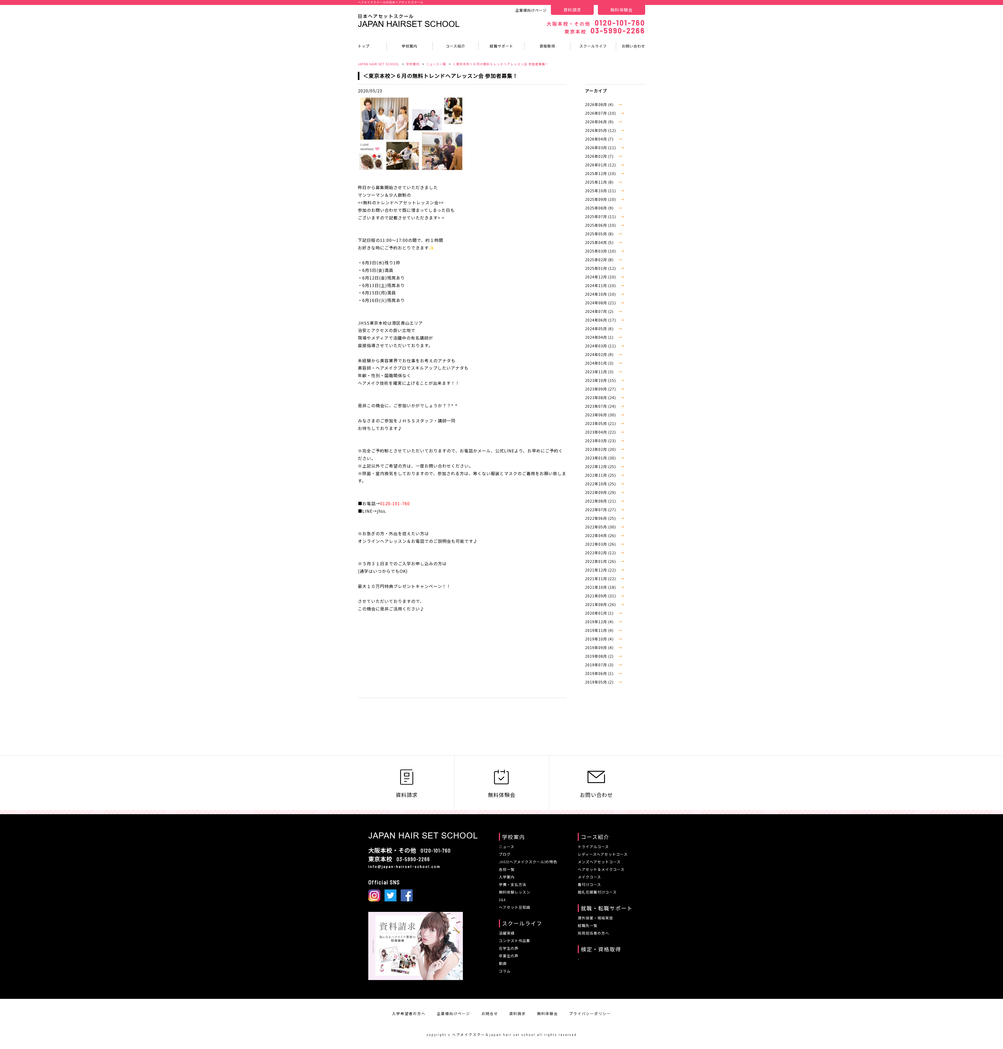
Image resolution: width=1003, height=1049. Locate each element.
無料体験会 (621, 10)
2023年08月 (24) (601, 397)
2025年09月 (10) (601, 199)
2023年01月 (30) (601, 458)
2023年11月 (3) (600, 371)
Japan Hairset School (409, 24)
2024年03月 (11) (601, 345)
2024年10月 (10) (601, 294)
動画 (503, 963)
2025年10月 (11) (601, 190)
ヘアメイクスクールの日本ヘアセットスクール (390, 2)
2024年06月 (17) (601, 320)
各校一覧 (507, 869)
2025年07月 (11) (601, 216)
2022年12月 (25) (601, 466)
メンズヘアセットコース (599, 862)
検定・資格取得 (601, 949)
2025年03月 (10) (601, 251)
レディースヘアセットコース (603, 854)
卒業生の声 (508, 956)
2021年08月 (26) (601, 604)
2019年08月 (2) (600, 656)
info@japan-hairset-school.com (404, 866)
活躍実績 (507, 933)
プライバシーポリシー (590, 1013)
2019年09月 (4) (600, 647)
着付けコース (589, 884)
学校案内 (409, 46)
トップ (364, 46)
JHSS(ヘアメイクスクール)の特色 (528, 862)
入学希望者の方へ (408, 1013)
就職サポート (501, 46)
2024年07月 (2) (600, 311)
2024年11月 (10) (601, 285)
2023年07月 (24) (601, 406)
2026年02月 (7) (600, 156)
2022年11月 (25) (601, 475)
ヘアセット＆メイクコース (601, 869)
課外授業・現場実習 (595, 918)
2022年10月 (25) (601, 483)
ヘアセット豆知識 (514, 907)
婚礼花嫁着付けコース (597, 892)
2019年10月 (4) (600, 639)
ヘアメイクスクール (470, 1035)
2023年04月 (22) (601, 432)
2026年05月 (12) (601, 130)
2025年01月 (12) (601, 268)
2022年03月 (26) (601, 544)
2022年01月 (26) (601, 561)
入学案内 (507, 877)
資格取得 (547, 46)
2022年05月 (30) (601, 526)
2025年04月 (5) (600, 242)
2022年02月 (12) (601, 552)
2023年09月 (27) (601, 389)
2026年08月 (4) (600, 104)
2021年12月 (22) (601, 570)
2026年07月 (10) (601, 113)
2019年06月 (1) (600, 673)
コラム (505, 971)
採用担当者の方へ (593, 933)
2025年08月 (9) (600, 208)
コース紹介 (455, 46)
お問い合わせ (633, 46)
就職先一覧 (587, 925)
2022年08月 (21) (601, 501)
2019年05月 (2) (600, 682)
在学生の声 (508, 948)
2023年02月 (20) (601, 449)
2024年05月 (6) (600, 328)
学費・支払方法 (512, 884)
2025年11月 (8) (600, 182)
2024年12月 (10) (601, 276)
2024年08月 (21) (601, 302)
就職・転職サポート (607, 908)
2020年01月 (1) (600, 613)
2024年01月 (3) (600, 363)
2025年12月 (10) (601, 173)
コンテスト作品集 (514, 941)
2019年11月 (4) (600, 630)
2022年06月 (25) (601, 518)
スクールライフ (593, 46)
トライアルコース (593, 846)
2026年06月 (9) (600, 121)
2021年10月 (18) (601, 587)
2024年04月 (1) (600, 337)
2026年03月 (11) (601, 147)
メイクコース (589, 877)
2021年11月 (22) (601, 578)
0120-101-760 (596, 22)
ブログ (505, 854)
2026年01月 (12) (601, 164)
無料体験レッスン (514, 892)
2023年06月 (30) (601, 414)
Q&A (502, 900)
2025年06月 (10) (601, 225)
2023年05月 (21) (601, 423)
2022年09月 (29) (601, 492)
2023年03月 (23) (601, 440)
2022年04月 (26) (601, 535)
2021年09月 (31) (601, 595)
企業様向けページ (531, 10)
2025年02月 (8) (600, 259)
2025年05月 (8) (600, 233)
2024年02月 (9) (600, 354)
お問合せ (489, 1013)
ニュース (506, 846)
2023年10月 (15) (601, 380)
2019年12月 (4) (600, 621)
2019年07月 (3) (600, 664)
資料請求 (572, 10)
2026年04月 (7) (600, 139)
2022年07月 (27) (601, 509)
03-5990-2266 (604, 30)
